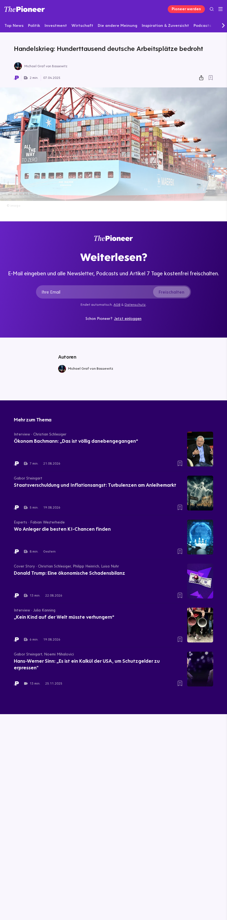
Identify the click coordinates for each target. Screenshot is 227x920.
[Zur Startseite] (24, 9)
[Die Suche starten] (211, 9)
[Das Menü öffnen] (220, 9)
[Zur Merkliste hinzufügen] (210, 78)
